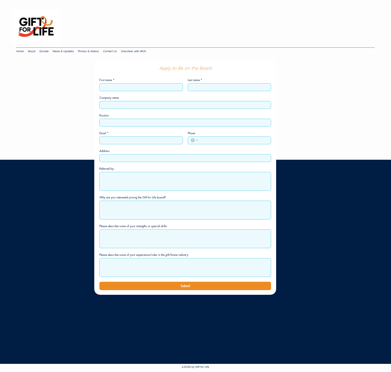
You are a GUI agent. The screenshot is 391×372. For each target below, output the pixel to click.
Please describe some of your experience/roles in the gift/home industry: (144, 254)
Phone (191, 133)
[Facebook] (367, 51)
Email (104, 133)
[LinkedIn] (379, 51)
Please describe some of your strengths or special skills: (133, 226)
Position (104, 115)
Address (104, 151)
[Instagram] (373, 51)
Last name (195, 80)
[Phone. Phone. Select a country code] (194, 140)
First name (106, 80)
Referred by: (106, 168)
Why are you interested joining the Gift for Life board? (132, 197)
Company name (109, 97)
